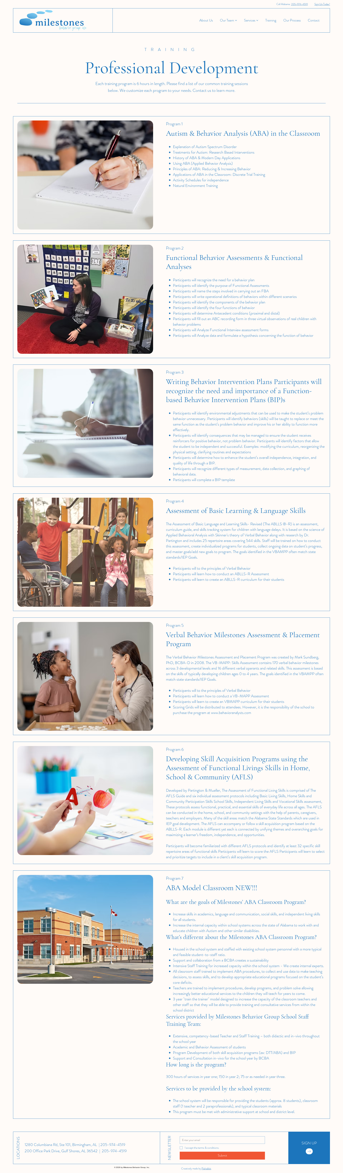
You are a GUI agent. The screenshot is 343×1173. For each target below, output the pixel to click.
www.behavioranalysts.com (231, 712)
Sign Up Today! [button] (322, 4)
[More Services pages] (257, 20)
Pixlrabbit (206, 1168)
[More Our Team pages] (236, 20)
